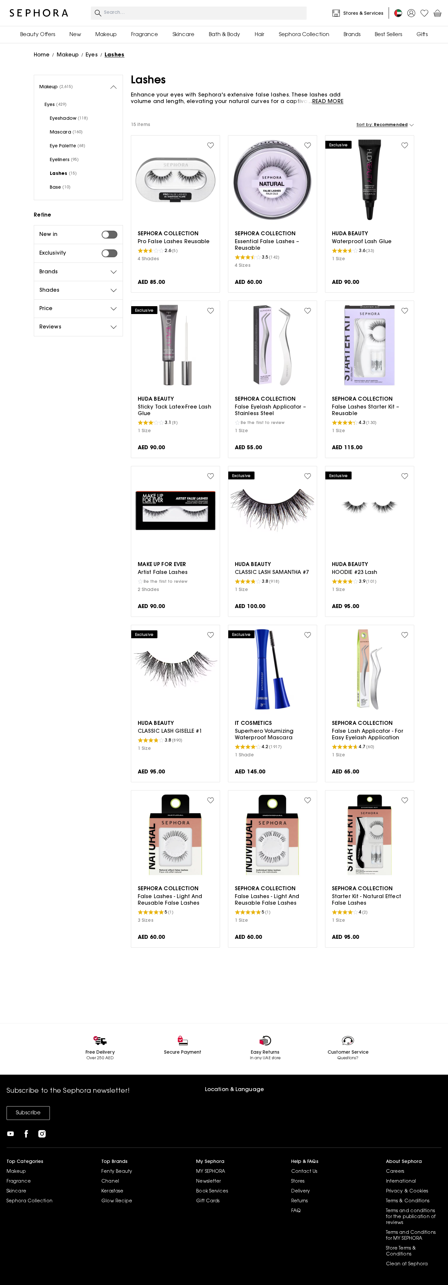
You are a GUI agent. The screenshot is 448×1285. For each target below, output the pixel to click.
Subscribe (28, 1113)
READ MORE (327, 101)
